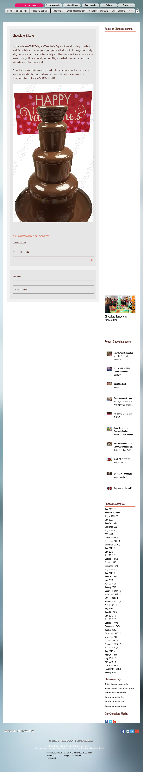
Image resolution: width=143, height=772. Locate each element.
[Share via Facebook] (14, 252)
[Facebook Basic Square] (106, 721)
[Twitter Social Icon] (132, 731)
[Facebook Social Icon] (123, 731)
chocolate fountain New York (114, 702)
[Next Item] (131, 304)
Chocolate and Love (19, 243)
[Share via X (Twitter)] (20, 252)
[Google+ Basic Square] (114, 721)
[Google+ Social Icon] (137, 731)
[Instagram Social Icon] (128, 731)
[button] (138, 10)
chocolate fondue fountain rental (115, 693)
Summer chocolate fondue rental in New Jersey (120, 688)
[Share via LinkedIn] (27, 252)
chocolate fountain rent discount (115, 706)
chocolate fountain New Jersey (115, 697)
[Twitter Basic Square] (110, 721)
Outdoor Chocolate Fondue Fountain (117, 684)
